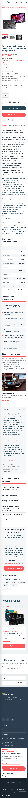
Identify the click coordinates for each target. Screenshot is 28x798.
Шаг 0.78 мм (17, 579)
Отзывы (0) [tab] (20, 125)
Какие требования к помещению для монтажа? (12, 520)
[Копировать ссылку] (12, 119)
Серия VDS (6, 582)
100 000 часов (7, 589)
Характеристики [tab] (12, 125)
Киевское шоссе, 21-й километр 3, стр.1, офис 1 (15, 739)
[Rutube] (12, 719)
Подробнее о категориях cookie (11, 764)
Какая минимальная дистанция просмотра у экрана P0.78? (11, 494)
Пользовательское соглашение (14, 784)
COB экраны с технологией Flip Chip (18, 7)
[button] (3, 606)
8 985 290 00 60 (9, 745)
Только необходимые (8, 773)
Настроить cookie (6, 795)
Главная (3, 7)
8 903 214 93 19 (14, 560)
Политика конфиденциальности (14, 782)
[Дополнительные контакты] (12, 2)
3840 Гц (6, 585)
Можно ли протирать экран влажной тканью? (10, 501)
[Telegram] (7, 719)
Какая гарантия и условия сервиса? (13, 514)
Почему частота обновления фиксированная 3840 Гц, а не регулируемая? (10, 508)
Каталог (8, 7)
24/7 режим (14, 585)
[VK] (3, 719)
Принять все (14, 768)
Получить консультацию (14, 568)
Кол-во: (4, 92)
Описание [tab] (4, 125)
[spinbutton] (5, 95)
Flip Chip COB (7, 579)
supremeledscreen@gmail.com (14, 563)
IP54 (14, 582)
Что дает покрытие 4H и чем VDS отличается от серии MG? (12, 488)
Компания (5, 730)
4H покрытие (22, 582)
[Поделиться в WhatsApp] (8, 119)
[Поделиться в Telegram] (3, 119)
